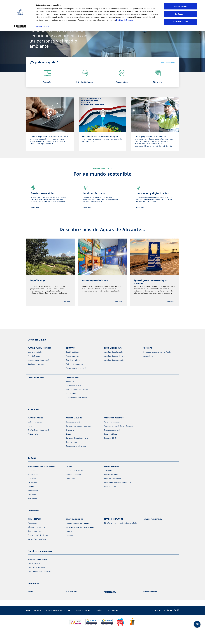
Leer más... (67, 301)
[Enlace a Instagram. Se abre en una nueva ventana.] (168, 610)
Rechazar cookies (180, 22)
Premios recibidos (150, 592)
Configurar (179, 14)
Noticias (31, 592)
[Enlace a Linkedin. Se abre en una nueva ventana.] (178, 610)
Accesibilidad (113, 610)
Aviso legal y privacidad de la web (58, 610)
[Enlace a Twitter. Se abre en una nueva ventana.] (164, 610)
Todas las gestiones (168, 62)
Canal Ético (99, 610)
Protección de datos (33, 610)
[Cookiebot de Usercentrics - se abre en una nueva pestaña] (20, 26)
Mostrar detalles (42, 26)
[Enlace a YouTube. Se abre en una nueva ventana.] (171, 610)
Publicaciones (71, 592)
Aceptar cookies (180, 6)
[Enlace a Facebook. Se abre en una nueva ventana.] (175, 610)
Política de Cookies (124, 20)
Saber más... (35, 207)
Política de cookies (83, 610)
